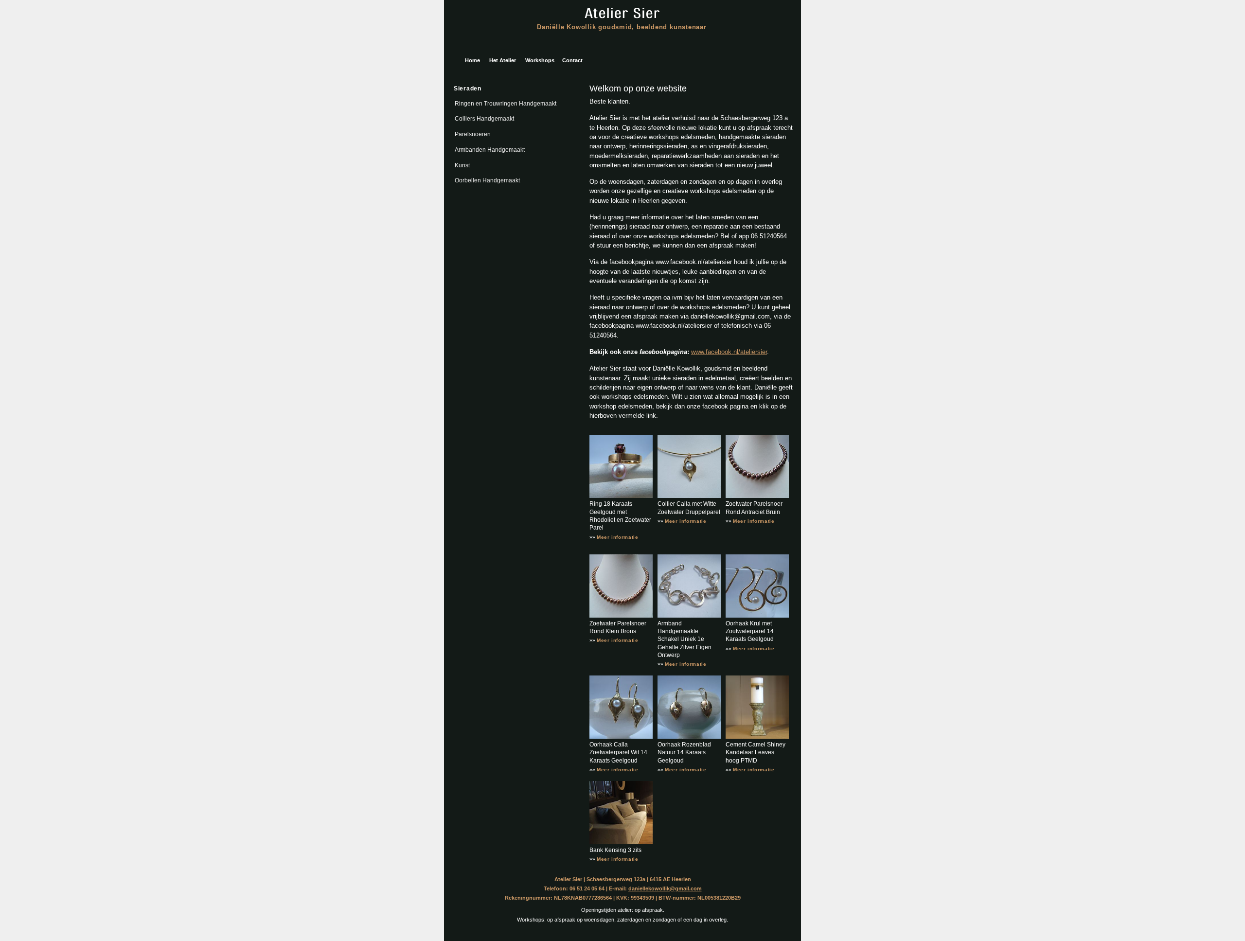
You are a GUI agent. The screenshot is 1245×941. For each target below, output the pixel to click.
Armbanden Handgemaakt (490, 149)
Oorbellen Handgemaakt (487, 180)
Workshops (539, 60)
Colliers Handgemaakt (484, 118)
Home (472, 60)
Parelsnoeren (473, 134)
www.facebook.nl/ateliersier (729, 351)
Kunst (462, 165)
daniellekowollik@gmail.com (665, 888)
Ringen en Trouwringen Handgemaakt (505, 103)
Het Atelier (502, 60)
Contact (572, 60)
